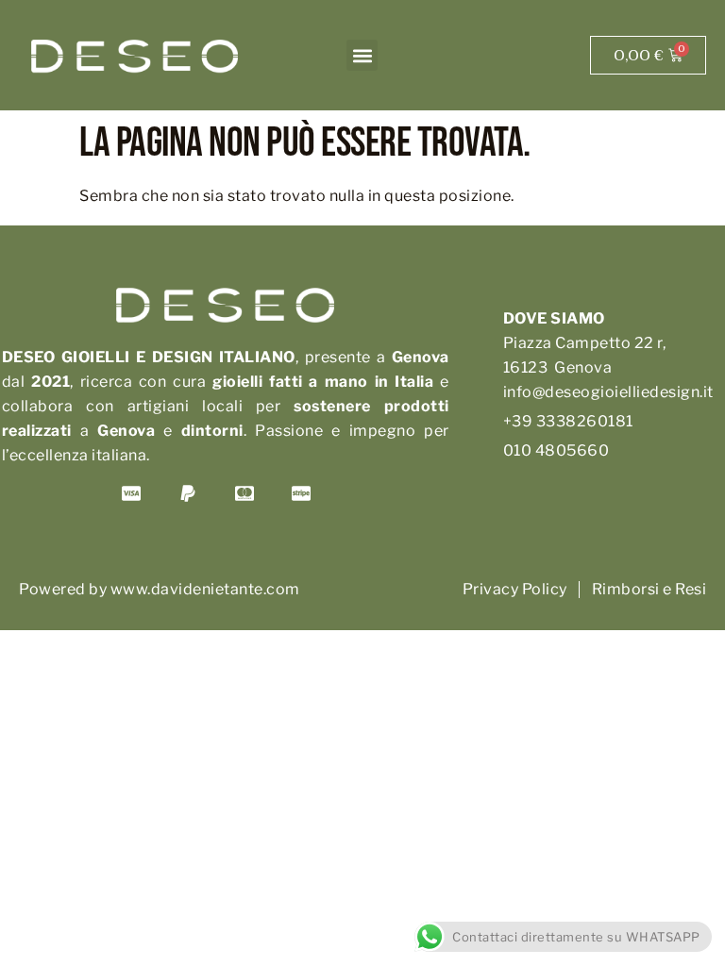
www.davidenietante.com (205, 589)
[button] (362, 55)
